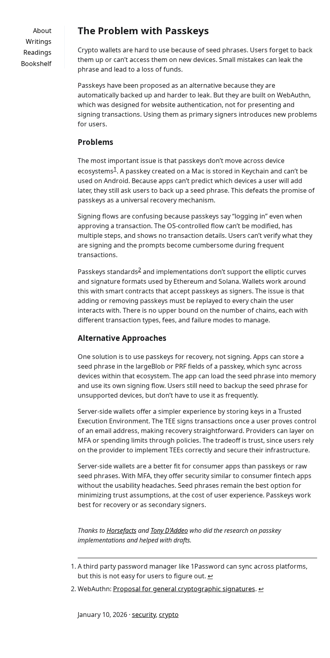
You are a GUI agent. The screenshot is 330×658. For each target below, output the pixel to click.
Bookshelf (36, 63)
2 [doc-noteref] (139, 269)
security (144, 614)
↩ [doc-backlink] (210, 575)
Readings (37, 52)
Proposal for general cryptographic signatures (184, 588)
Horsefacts (121, 530)
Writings (39, 41)
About (42, 30)
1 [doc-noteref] (115, 169)
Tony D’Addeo (169, 530)
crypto (169, 614)
